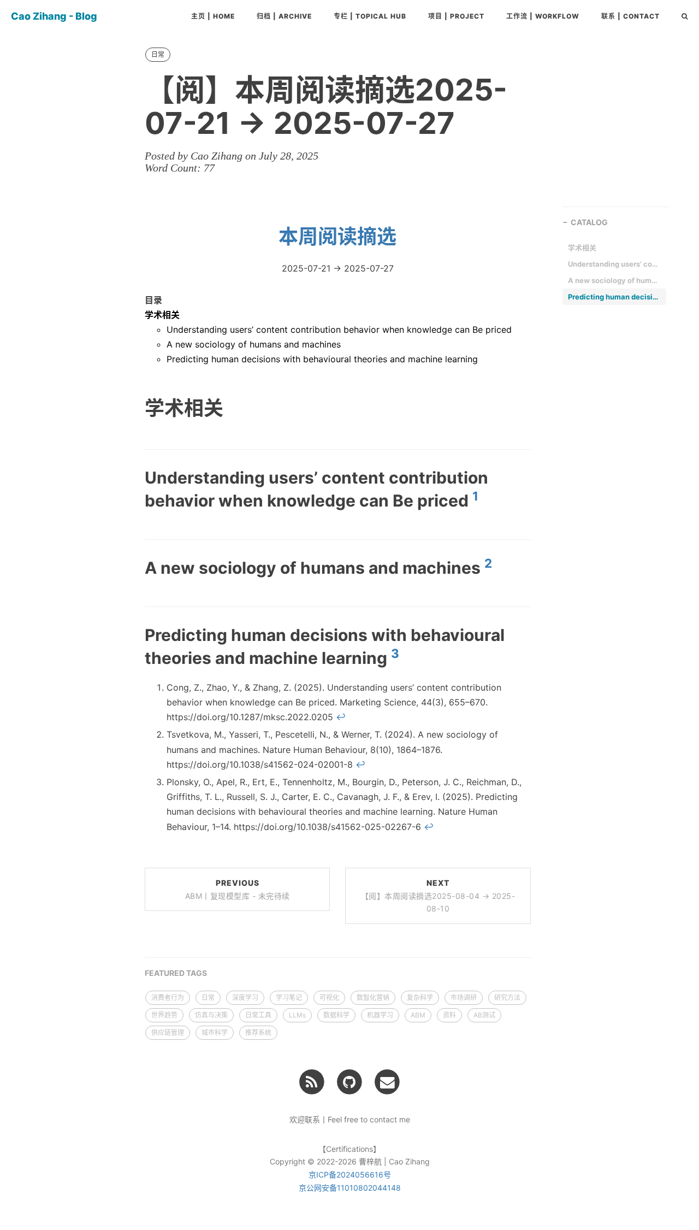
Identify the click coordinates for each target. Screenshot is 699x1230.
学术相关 (162, 314)
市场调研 (464, 997)
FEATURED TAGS (176, 973)
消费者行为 (167, 997)
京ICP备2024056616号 (350, 1174)
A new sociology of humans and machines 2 (614, 280)
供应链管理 (167, 1032)
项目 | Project (456, 16)
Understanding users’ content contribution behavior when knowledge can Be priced (339, 329)
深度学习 (245, 997)
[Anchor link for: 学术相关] (131, 407)
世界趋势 (164, 1015)
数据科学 (336, 1015)
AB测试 (484, 1015)
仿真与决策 (211, 1015)
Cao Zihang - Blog (54, 16)
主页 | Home (213, 16)
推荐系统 (258, 1032)
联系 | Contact (630, 16)
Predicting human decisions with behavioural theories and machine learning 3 (614, 296)
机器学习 (380, 1015)
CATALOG (589, 222)
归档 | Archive (284, 16)
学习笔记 (289, 997)
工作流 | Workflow (542, 16)
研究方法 (507, 997)
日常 (157, 54)
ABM (418, 1015)
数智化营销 (373, 997)
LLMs (297, 1015)
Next (438, 896)
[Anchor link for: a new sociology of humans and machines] (132, 567)
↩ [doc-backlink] (341, 716)
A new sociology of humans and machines (254, 344)
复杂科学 (420, 997)
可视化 (329, 997)
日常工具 (258, 1015)
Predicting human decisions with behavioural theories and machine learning (322, 359)
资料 (449, 1015)
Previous (237, 889)
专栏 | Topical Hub (370, 16)
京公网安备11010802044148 (350, 1187)
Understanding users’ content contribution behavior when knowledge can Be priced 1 (614, 264)
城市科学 (215, 1032)
